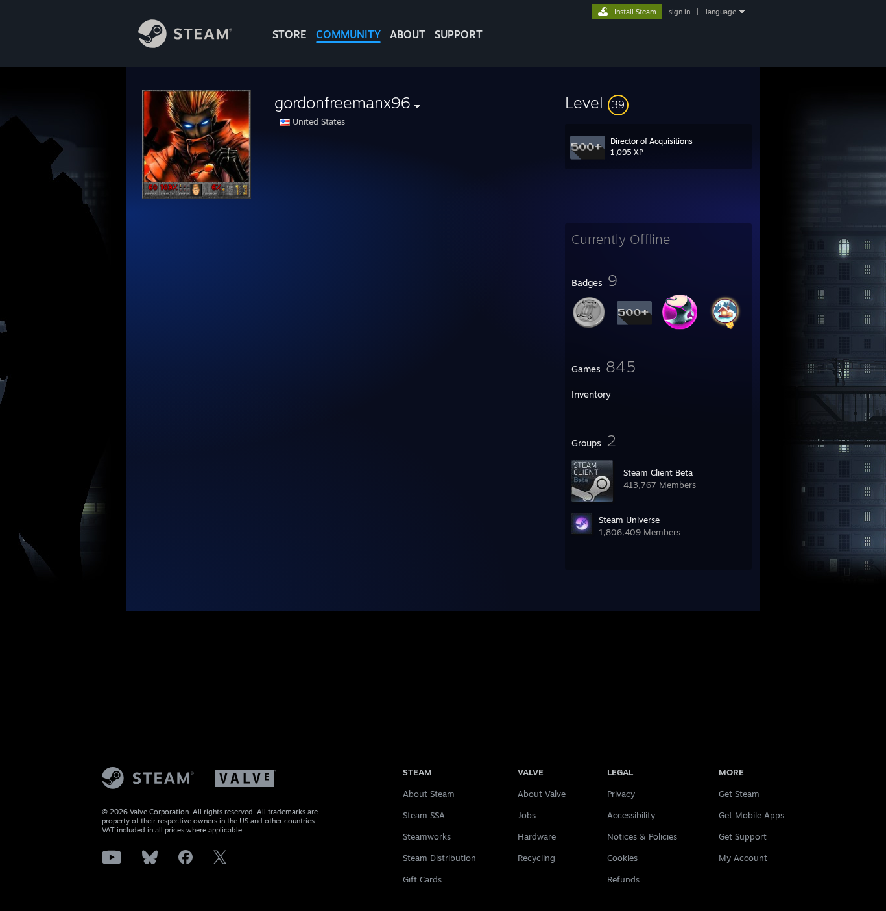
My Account (743, 858)
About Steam (429, 793)
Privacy (621, 793)
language (721, 11)
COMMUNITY (348, 34)
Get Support (743, 836)
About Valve (542, 793)
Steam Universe (629, 520)
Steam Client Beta (658, 472)
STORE (289, 34)
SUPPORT (459, 34)
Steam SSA (424, 815)
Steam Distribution (439, 858)
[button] (658, 102)
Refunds (623, 879)
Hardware (537, 836)
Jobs (527, 815)
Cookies (622, 858)
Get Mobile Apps (751, 815)
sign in (679, 11)
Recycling (536, 858)
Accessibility (631, 815)
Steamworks (427, 836)
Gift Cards (422, 879)
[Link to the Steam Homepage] (185, 44)
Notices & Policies (642, 836)
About (407, 34)
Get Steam (739, 793)
